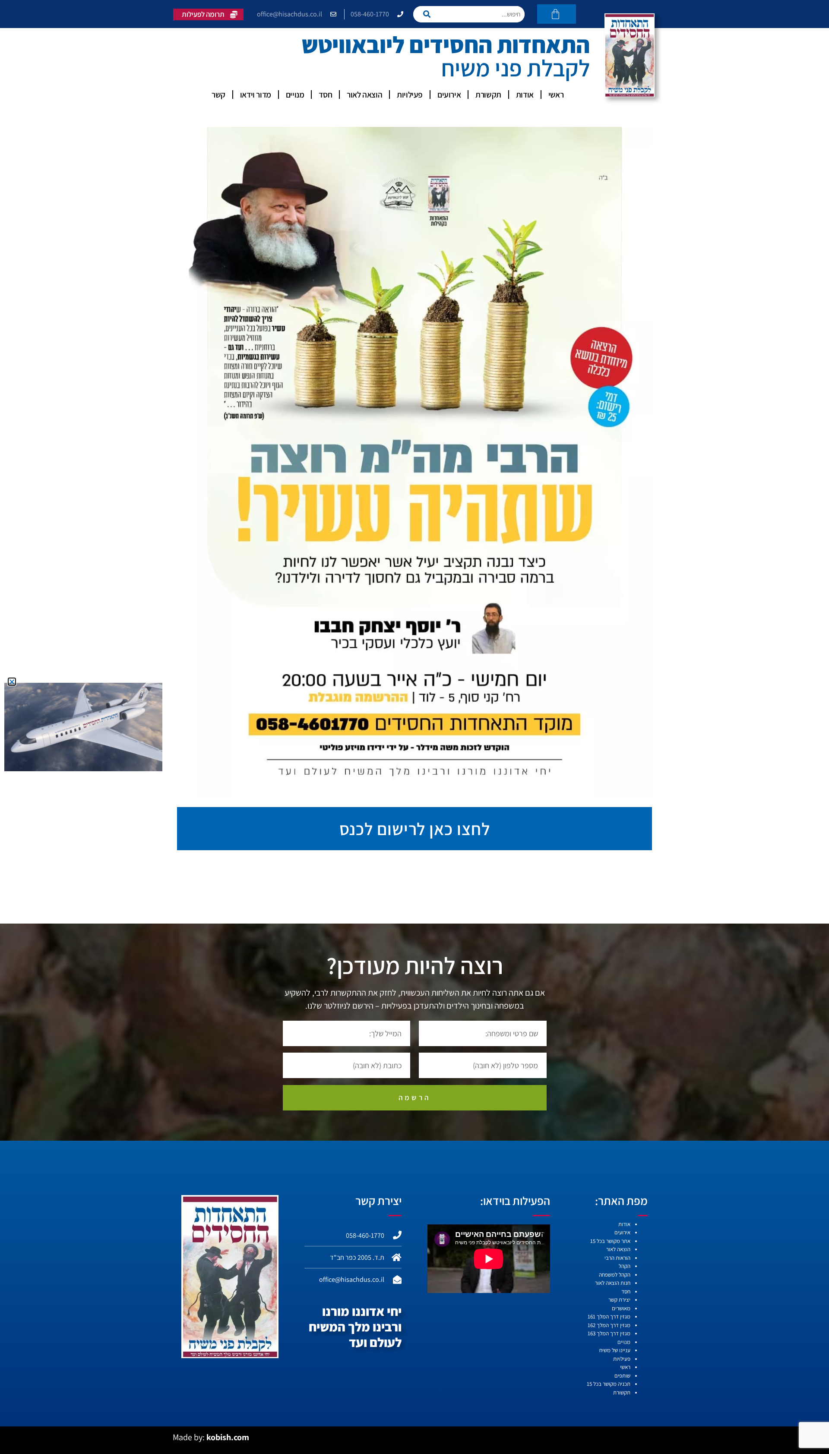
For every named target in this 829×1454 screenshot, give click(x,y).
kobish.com (227, 1437)
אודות (525, 94)
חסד (325, 94)
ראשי (555, 94)
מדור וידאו (255, 94)
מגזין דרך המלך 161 (609, 1316)
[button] (12, 681)
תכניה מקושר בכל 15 (608, 1384)
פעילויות (410, 94)
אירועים (449, 94)
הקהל (624, 1266)
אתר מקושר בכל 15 (610, 1241)
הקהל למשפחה (614, 1274)
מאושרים (621, 1308)
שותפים (622, 1375)
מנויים (295, 94)
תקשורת (488, 94)
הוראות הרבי (617, 1258)
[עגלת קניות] (556, 14)
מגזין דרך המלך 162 (609, 1325)
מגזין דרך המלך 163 (609, 1333)
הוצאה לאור (364, 94)
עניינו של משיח (614, 1350)
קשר (218, 94)
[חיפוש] (429, 14)
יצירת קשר (619, 1299)
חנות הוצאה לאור (612, 1283)
